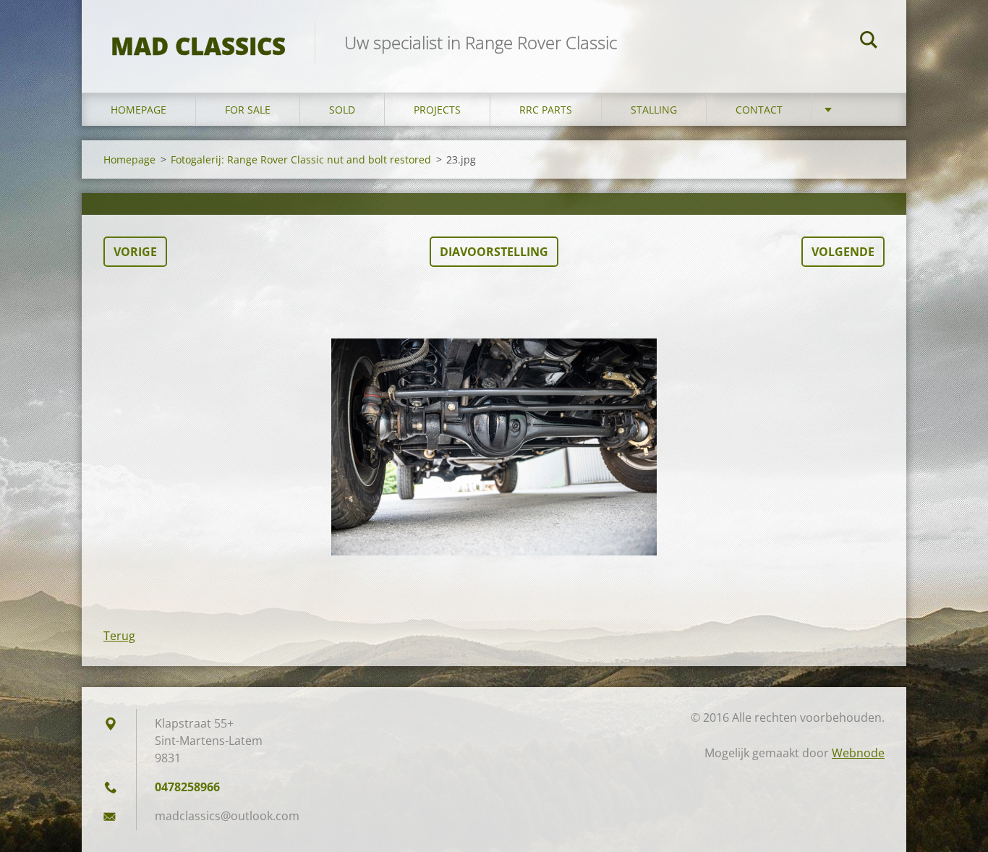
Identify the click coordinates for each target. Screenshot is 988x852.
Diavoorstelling (494, 252)
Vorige (135, 252)
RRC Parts (545, 109)
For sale (248, 109)
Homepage (138, 109)
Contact (759, 109)
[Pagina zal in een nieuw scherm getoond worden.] (494, 447)
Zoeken (868, 42)
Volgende (843, 252)
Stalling (654, 109)
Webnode (858, 753)
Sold (342, 109)
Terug (119, 636)
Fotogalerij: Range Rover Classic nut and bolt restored (301, 159)
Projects (437, 109)
